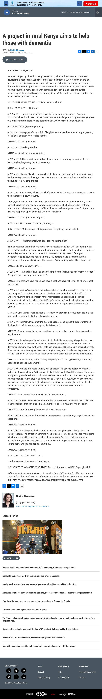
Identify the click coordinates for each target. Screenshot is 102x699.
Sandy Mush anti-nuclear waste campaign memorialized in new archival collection (39, 584)
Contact (41, 672)
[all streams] (98, 12)
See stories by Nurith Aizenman (32, 506)
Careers (82, 678)
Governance (83, 666)
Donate (92, 3)
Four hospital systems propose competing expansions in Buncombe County (36, 601)
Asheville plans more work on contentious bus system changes (30, 576)
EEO (59, 672)
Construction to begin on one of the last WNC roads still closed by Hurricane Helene (40, 629)
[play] (7, 12)
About (40, 666)
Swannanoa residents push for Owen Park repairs (24, 609)
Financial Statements (87, 672)
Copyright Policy (44, 678)
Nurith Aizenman (17, 50)
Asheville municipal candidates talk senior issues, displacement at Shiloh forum (38, 646)
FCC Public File (63, 678)
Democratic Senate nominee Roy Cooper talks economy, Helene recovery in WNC (38, 567)
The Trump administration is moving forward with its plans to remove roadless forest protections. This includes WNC (48, 619)
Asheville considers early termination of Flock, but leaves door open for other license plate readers (47, 592)
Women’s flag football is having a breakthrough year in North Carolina (33, 637)
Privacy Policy (63, 666)
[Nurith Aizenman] (8, 500)
